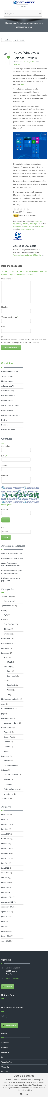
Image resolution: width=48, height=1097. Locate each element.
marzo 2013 (5, 883)
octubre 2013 (6, 853)
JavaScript (8, 667)
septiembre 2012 (7, 907)
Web (3, 327)
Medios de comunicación (10, 699)
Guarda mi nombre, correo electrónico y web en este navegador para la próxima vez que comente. (24, 341)
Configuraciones (10, 765)
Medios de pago (7, 381)
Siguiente (20, 40)
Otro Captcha (6, 505)
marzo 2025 (5, 814)
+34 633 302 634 (12, 979)
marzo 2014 (5, 834)
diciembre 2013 (7, 848)
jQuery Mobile (12, 676)
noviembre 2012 (7, 902)
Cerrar (24, 1094)
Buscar (4, 528)
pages (3, 714)
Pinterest (7, 747)
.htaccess (7, 761)
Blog (3, 1057)
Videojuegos (8, 794)
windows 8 (17, 226)
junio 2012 (5, 917)
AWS (6, 615)
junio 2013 (5, 868)
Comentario (6, 279)
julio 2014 (5, 829)
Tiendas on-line (7, 376)
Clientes (4, 1072)
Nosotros (5, 1052)
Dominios (4, 425)
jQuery (9, 671)
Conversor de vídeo (11, 774)
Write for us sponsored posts (11, 553)
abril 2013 (5, 878)
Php (5, 681)
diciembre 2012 (7, 897)
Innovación (5, 648)
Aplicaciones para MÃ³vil (10, 405)
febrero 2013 (6, 887)
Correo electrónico (9, 317)
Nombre (5, 307)
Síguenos (23, 6)
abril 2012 (5, 926)
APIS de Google (7, 597)
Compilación (11, 685)
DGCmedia (18, 64)
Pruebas (10, 690)
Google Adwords (7, 401)
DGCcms (7, 629)
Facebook (7, 732)
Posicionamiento (7, 719)
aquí (22, 84)
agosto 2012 (5, 912)
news (3, 704)
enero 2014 (5, 844)
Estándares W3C (7, 643)
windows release (28, 226)
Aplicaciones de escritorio (10, 415)
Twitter (6, 751)
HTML (6, 658)
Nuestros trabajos (7, 709)
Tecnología (33, 224)
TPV (8, 695)
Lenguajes (5, 653)
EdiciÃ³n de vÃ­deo (8, 430)
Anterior (8, 40)
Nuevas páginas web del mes (12, 558)
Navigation (9, 13)
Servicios (7, 363)
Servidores (5, 756)
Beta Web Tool (9, 624)
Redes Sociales (7, 410)
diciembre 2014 (7, 824)
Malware (7, 779)
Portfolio (4, 1047)
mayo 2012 (5, 921)
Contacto (9, 986)
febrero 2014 (6, 839)
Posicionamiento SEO (9, 396)
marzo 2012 (5, 931)
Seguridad (8, 784)
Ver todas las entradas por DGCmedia (28, 255)
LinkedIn (7, 742)
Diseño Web (5, 638)
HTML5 (9, 662)
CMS (3, 620)
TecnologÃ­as (6, 1062)
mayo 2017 (5, 819)
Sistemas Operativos (11, 789)
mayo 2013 (5, 873)
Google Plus (8, 737)
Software (25, 224)
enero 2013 (5, 892)
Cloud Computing (7, 391)
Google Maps (9, 601)
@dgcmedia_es (11, 1025)
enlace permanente (26, 229)
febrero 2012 (6, 936)
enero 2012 (5, 941)
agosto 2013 (5, 858)
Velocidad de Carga (11, 723)
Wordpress (8, 634)
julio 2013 (5, 863)
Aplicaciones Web (7, 386)
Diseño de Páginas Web (10, 371)
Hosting (4, 420)
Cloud (3, 611)
